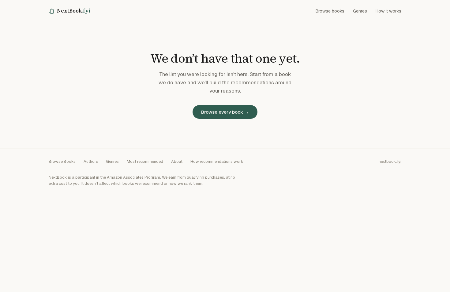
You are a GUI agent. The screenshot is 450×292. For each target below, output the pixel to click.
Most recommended (145, 161)
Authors (91, 161)
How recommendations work (216, 161)
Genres (360, 11)
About (176, 161)
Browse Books (62, 161)
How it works (388, 11)
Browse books (330, 11)
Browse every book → (225, 112)
